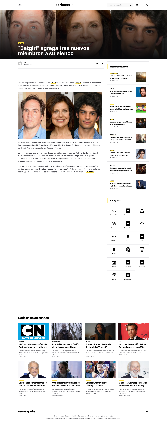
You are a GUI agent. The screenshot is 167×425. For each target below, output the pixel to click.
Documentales (128, 228)
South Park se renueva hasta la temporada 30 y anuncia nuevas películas (121, 109)
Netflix (112, 119)
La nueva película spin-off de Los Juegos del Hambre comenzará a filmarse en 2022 (121, 139)
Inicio (20, 5)
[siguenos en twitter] (137, 5)
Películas (113, 134)
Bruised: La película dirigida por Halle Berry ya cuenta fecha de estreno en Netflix (120, 186)
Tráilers (114, 279)
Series (112, 104)
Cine (142, 215)
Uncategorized (128, 279)
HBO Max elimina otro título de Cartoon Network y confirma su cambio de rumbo (33, 347)
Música (142, 241)
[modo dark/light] (147, 5)
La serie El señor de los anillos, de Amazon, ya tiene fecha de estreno (121, 78)
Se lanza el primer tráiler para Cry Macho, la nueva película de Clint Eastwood (121, 170)
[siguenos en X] (97, 63)
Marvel (112, 88)
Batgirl (78, 83)
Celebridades (128, 215)
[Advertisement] (60, 75)
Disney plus (114, 228)
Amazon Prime (114, 73)
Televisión (142, 266)
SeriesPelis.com (65, 416)
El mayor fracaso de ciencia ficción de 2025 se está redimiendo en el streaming (98, 347)
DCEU (53, 83)
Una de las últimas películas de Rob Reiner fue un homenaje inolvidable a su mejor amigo (133, 386)
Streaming (128, 266)
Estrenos (142, 228)
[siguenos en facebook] (142, 5)
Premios (142, 253)
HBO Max (21, 43)
